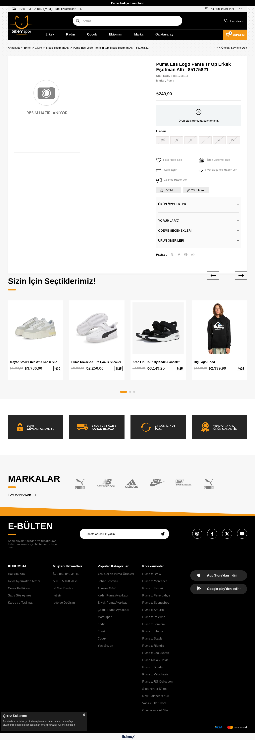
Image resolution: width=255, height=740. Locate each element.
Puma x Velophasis (155, 674)
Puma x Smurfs (153, 609)
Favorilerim (236, 21)
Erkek (49, 34)
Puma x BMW (151, 574)
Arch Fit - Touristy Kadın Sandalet (155, 362)
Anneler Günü (107, 588)
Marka (138, 34)
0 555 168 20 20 (66, 581)
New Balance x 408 (155, 696)
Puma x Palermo (153, 617)
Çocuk (92, 34)
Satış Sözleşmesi (20, 595)
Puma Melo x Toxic (155, 660)
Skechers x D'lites (154, 688)
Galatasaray (164, 34)
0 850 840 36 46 (67, 574)
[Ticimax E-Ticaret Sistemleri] (128, 737)
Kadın (70, 34)
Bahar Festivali (108, 581)
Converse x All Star (155, 710)
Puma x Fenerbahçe (156, 595)
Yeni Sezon (105, 645)
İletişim (58, 595)
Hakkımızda (16, 574)
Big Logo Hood (204, 362)
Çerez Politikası (19, 588)
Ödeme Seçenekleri (174, 230)
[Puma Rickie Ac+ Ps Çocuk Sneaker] (97, 328)
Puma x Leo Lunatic (156, 652)
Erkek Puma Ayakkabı (113, 602)
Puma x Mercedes (155, 581)
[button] (123, 392)
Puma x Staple (152, 638)
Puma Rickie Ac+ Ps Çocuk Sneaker (96, 362)
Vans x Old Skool (154, 703)
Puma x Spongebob (155, 602)
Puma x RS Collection (157, 681)
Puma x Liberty (152, 631)
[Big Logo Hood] (219, 328)
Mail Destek (64, 588)
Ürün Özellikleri (172, 204)
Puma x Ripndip (153, 645)
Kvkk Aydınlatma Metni (24, 581)
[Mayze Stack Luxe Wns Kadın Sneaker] (35, 328)
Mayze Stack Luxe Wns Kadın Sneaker (35, 362)
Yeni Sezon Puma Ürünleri (116, 574)
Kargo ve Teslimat (20, 602)
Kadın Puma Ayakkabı (113, 595)
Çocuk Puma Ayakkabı (113, 609)
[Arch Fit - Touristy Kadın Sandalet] (158, 328)
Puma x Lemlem (153, 624)
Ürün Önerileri (171, 240)
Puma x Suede (152, 667)
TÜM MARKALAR (19, 494)
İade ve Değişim (64, 602)
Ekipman (115, 34)
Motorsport (105, 617)
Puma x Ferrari (152, 588)
